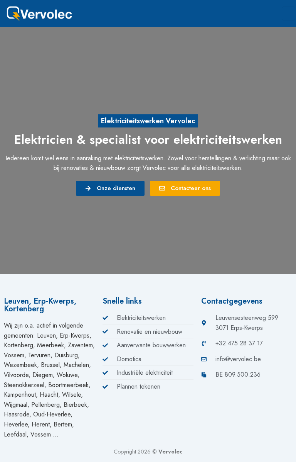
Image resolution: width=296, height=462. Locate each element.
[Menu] (288, 13)
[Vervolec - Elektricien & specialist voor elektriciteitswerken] (44, 13)
